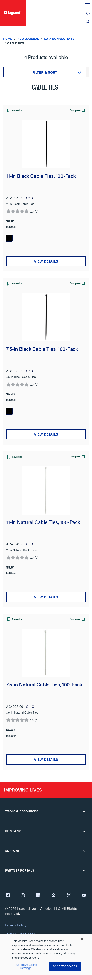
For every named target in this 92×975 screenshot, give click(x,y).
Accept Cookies (65, 966)
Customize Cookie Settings (26, 966)
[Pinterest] (53, 895)
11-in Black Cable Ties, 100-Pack (41, 176)
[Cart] (88, 14)
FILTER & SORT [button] (44, 72)
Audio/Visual (28, 38)
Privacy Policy (15, 925)
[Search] (88, 21)
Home (7, 38)
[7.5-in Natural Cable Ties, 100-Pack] (46, 653)
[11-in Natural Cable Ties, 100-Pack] (46, 490)
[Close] (82, 939)
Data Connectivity (59, 38)
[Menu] (87, 5)
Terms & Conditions (20, 934)
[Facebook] (7, 895)
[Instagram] (22, 895)
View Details (46, 261)
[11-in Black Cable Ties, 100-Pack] (46, 144)
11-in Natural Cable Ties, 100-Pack (43, 522)
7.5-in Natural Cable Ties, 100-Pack (44, 684)
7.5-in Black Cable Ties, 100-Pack (42, 349)
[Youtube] (83, 895)
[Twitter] (68, 895)
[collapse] (84, 811)
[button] (14, 111)
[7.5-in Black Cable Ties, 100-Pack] (46, 317)
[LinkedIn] (38, 895)
